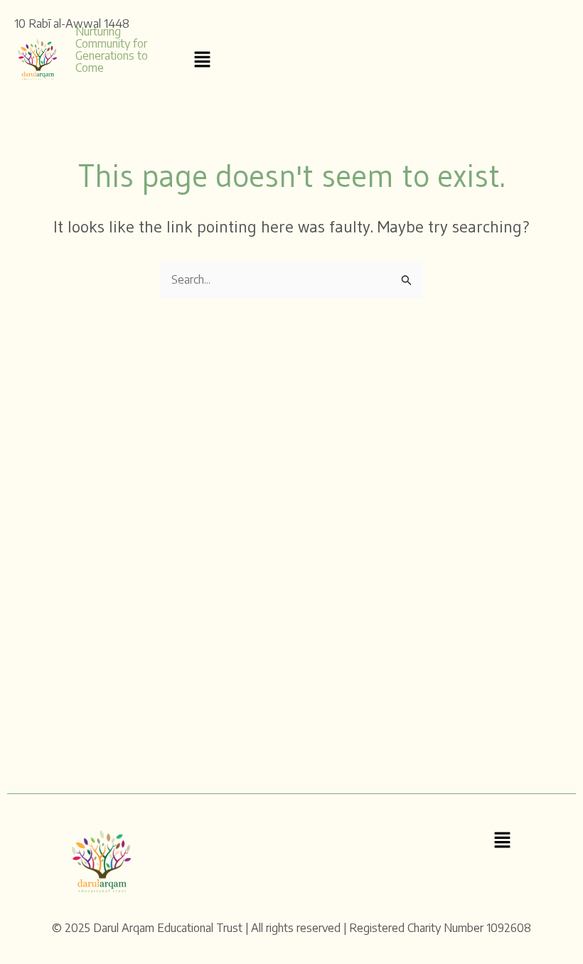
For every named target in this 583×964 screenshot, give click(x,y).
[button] (202, 60)
